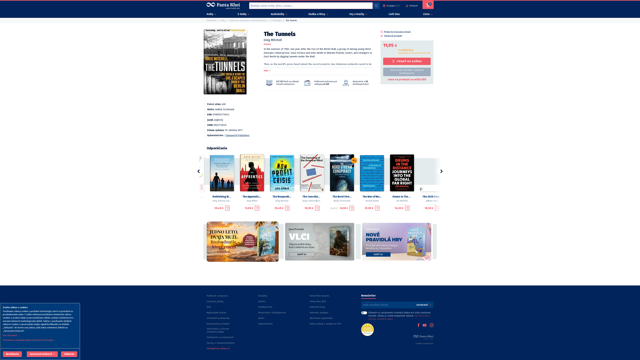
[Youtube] (424, 325)
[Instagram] (431, 325)
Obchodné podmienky (218, 318)
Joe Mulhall (402, 200)
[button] (12, 354)
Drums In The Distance (402, 196)
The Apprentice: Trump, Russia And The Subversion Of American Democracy (252, 196)
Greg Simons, (219, 200)
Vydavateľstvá (265, 323)
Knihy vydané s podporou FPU (325, 323)
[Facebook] (418, 325)
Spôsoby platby (215, 301)
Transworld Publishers (237, 135)
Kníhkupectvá (265, 307)
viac (266, 70)
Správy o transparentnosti (221, 343)
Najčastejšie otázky (216, 312)
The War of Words (372, 196)
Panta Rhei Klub (318, 301)
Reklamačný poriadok (218, 323)
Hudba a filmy (317, 14)
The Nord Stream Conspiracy (342, 196)
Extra (426, 14)
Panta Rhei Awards (319, 295)
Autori (261, 318)
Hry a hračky (357, 14)
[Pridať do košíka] (227, 208)
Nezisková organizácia (321, 318)
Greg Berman (282, 200)
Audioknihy (278, 14)
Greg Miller (252, 200)
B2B (209, 307)
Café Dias (394, 14)
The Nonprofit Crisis (282, 196)
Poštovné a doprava (217, 295)
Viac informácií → (11, 335)
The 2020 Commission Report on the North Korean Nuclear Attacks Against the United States (432, 196)
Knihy (210, 14)
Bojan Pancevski (342, 200)
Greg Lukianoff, (310, 200)
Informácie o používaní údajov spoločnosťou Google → (29, 340)
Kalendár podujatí (319, 312)
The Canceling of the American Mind (312, 196)
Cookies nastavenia (424, 343)
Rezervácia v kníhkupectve (272, 312)
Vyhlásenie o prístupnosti (220, 337)
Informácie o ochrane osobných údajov (218, 330)
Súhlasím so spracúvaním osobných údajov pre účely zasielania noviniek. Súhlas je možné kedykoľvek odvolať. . (399, 315)
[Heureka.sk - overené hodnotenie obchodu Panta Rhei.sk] (367, 329)
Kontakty (262, 295)
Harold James (372, 200)
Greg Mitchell (273, 40)
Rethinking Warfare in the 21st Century (222, 196)
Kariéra (262, 301)
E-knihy (242, 14)
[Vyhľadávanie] (376, 5)
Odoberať (422, 305)
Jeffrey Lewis (432, 200)
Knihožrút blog (317, 307)
